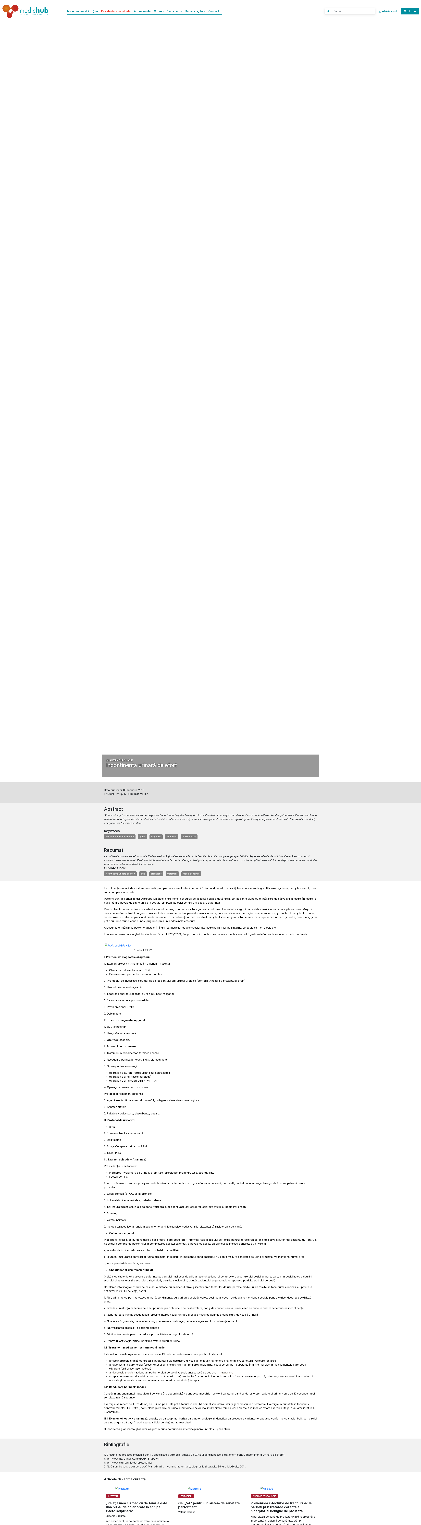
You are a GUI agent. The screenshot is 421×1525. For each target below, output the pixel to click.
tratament (172, 873)
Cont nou (410, 11)
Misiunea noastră (78, 11)
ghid (143, 873)
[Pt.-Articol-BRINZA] (119, 948)
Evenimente (174, 11)
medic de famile (191, 873)
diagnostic (156, 873)
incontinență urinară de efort (120, 873)
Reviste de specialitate (116, 11)
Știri (95, 11)
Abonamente (142, 11)
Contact (213, 11)
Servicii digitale (195, 11)
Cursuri (159, 11)
